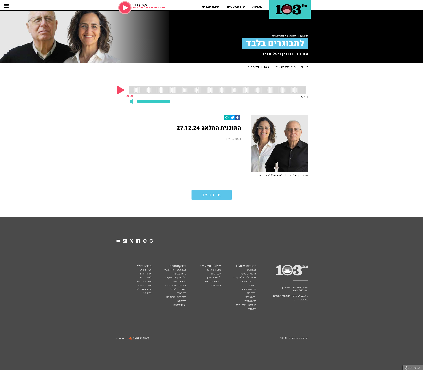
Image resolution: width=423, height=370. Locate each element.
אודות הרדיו (146, 274)
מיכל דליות (216, 274)
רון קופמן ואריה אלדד (246, 305)
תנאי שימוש (146, 270)
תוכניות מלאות (285, 67)
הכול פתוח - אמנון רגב (176, 297)
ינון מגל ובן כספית (248, 274)
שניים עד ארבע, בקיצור (175, 285)
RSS (267, 67)
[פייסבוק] (237, 117)
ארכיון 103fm (179, 305)
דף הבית (304, 36)
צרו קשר (147, 293)
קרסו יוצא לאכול (178, 289)
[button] (258, 5)
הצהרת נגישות (145, 285)
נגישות (414, 368)
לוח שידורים (146, 277)
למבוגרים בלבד (279, 36)
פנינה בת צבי (250, 301)
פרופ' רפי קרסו (214, 270)
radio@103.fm (300, 291)
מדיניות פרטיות (144, 281)
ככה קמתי (181, 293)
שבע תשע (251, 270)
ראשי (304, 67)
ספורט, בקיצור (179, 281)
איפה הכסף (250, 297)
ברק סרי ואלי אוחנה (247, 281)
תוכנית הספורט (249, 289)
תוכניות (292, 36)
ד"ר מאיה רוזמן (214, 277)
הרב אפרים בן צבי (213, 281)
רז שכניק (252, 309)
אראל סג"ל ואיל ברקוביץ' (244, 277)
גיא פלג (252, 285)
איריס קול (251, 293)
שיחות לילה (216, 285)
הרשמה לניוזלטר (144, 289)
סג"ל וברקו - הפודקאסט (175, 277)
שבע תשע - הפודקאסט (175, 270)
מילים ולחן (181, 301)
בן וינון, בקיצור (179, 274)
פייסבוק (253, 67)
